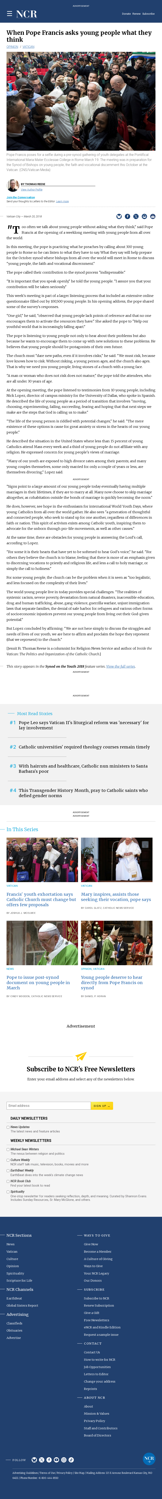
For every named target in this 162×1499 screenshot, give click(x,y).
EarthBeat (14, 1298)
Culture (12, 1259)
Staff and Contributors (100, 1428)
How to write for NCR (99, 1360)
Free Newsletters (96, 1320)
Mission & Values (96, 1413)
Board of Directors (97, 1435)
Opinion (12, 46)
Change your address (99, 1381)
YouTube (56, 1459)
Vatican (28, 46)
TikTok (71, 1459)
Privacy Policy (94, 1421)
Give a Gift (91, 1313)
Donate (126, 13)
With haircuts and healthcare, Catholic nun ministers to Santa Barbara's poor (83, 769)
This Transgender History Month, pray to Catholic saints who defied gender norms (83, 793)
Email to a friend (144, 216)
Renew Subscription (99, 1305)
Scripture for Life (19, 1280)
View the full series (120, 666)
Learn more (62, 201)
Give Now (91, 1244)
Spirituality (15, 1273)
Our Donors (93, 1280)
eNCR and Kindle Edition (102, 1327)
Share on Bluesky (119, 216)
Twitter (41, 1459)
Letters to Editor (96, 1374)
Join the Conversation (21, 197)
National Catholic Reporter (149, 1459)
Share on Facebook (127, 216)
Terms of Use (47, 1473)
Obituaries (14, 1330)
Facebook (49, 1459)
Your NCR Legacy (96, 1273)
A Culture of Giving (98, 1259)
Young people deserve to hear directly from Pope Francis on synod (112, 982)
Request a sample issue (101, 1335)
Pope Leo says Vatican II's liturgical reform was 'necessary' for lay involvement (84, 725)
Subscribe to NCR (96, 1298)
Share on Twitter (136, 216)
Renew (136, 13)
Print (152, 216)
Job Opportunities (97, 1367)
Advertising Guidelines (25, 1473)
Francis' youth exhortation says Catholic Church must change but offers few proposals (41, 899)
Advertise (14, 1338)
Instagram (63, 1459)
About (88, 1406)
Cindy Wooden (20, 996)
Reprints (90, 1389)
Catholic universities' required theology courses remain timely (84, 747)
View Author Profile (31, 189)
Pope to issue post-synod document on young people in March (38, 982)
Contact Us (92, 1352)
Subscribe (148, 13)
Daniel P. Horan (95, 996)
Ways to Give (93, 1266)
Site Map (79, 1473)
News (10, 968)
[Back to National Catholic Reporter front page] (26, 14)
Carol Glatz (93, 908)
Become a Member (98, 1252)
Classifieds (14, 1323)
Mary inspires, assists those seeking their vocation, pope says (116, 897)
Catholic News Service (118, 908)
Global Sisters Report (22, 1305)
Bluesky (34, 1459)
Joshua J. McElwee (23, 913)
